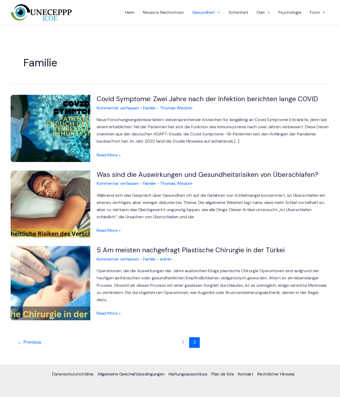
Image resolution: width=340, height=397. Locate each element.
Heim (129, 12)
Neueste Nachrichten (163, 12)
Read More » (109, 155)
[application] (217, 12)
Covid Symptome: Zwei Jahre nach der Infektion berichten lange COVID (207, 99)
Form (315, 12)
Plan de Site (222, 374)
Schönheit (238, 12)
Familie (149, 108)
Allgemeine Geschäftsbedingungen (131, 374)
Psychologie (289, 12)
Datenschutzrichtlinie (73, 374)
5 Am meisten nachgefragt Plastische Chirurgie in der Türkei (191, 250)
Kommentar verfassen (118, 108)
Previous (29, 342)
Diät (261, 12)
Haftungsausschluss (188, 374)
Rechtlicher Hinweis (276, 374)
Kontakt (245, 374)
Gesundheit (203, 12)
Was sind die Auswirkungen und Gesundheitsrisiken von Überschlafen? (207, 174)
